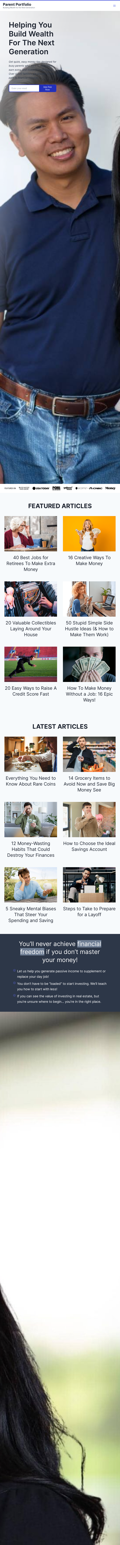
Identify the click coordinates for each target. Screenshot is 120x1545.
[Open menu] (114, 5)
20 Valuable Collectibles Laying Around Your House (31, 628)
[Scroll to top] (112, 1532)
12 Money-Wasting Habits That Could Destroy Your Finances (30, 849)
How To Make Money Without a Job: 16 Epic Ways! (89, 694)
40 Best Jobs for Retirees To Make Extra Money (30, 563)
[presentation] (30, 533)
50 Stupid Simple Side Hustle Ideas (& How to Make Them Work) (89, 628)
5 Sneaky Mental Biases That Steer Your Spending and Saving (31, 914)
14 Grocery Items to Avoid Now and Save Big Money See (89, 783)
